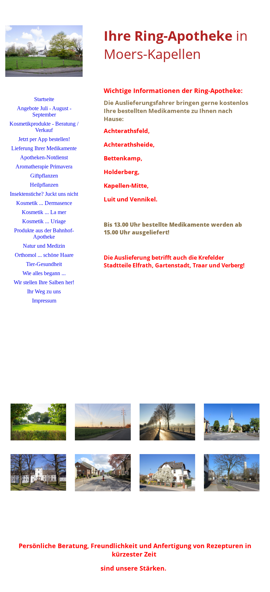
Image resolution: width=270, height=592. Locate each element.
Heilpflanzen (44, 185)
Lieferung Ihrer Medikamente (44, 148)
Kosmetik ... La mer (44, 212)
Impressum (44, 301)
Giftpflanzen (44, 176)
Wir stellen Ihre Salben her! (44, 282)
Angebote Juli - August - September (44, 111)
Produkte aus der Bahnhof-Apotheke (44, 233)
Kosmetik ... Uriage (44, 221)
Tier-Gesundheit (44, 264)
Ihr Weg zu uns (44, 291)
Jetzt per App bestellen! (44, 139)
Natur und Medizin (44, 246)
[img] (44, 51)
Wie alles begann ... (44, 273)
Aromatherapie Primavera (43, 166)
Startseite (44, 99)
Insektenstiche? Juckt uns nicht (44, 194)
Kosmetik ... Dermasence (44, 203)
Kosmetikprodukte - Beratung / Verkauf (43, 127)
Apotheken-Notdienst (44, 157)
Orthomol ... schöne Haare (44, 255)
